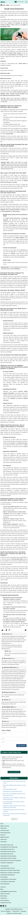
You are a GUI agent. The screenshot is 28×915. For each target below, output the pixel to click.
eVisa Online (3, 841)
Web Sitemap (3, 896)
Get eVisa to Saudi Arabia (14, 772)
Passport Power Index (5, 902)
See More (14, 819)
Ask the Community (5, 893)
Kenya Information (4, 900)
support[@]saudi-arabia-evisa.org (8, 891)
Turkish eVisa (3, 898)
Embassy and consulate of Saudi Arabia (10, 870)
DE (23, 1)
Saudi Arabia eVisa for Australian (8, 856)
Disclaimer (23, 911)
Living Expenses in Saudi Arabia (8, 879)
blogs (7, 5)
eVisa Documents (4, 830)
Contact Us (3, 887)
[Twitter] (3, 906)
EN (15, 1)
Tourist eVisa (3, 828)
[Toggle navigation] (26, 2)
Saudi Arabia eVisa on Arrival (7, 868)
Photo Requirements (5, 832)
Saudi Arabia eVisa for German (7, 851)
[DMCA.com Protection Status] (14, 913)
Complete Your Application (6, 862)
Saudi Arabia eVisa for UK (6, 853)
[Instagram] (5, 906)
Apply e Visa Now (4, 826)
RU (20, 1)
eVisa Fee (2, 835)
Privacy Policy (15, 911)
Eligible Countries (4, 837)
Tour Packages (4, 877)
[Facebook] (1, 906)
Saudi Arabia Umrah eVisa (6, 844)
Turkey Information (4, 883)
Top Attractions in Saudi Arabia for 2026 (12, 791)
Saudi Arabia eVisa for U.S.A (7, 849)
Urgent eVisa (3, 839)
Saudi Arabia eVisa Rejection (7, 874)
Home (3, 5)
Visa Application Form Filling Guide (8, 847)
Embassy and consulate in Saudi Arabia (10, 872)
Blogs (1, 889)
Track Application (4, 866)
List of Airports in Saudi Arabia (7, 881)
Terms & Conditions (5, 911)
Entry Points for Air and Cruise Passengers (10, 860)
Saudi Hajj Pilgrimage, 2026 (10, 789)
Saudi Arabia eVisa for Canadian (8, 858)
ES (18, 1)
